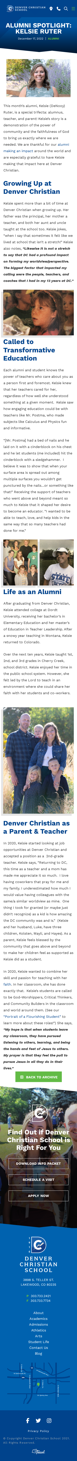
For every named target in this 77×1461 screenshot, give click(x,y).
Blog (38, 1353)
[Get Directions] (51, 8)
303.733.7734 (40, 1301)
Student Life (38, 1342)
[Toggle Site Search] (66, 8)
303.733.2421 (41, 1296)
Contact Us (38, 1348)
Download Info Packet (38, 1163)
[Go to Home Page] (26, 8)
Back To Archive (42, 1077)
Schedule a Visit (39, 1180)
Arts (38, 1336)
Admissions (38, 1324)
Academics (38, 1319)
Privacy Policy (38, 1431)
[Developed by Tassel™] (38, 1451)
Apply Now (38, 1196)
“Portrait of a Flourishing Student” (32, 1017)
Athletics (38, 1330)
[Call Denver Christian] (58, 8)
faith (7, 984)
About (38, 1313)
